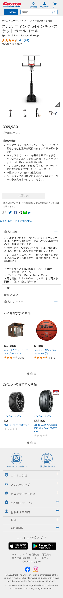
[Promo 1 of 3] (28, 374)
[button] (54, 12)
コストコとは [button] (19, 475)
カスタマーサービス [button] (23, 494)
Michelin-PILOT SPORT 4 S (16, 425)
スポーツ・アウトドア (21, 20)
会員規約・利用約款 (40, 554)
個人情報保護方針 (21, 557)
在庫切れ (23, 195)
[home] (12, 4)
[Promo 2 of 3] (31, 374)
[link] (10, 212)
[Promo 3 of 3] (35, 374)
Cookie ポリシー (31, 561)
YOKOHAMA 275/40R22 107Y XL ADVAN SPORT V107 (45, 428)
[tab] (31, 474)
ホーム (5, 20)
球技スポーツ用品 (43, 20)
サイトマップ (19, 554)
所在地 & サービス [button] (22, 503)
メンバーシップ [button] (20, 484)
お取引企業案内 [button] (20, 512)
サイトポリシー (42, 557)
